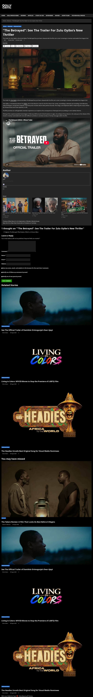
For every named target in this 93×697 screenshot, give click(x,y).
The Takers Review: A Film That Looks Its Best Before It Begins (28, 522)
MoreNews (22, 696)
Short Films (66, 15)
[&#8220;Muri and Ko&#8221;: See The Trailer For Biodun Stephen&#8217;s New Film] (17, 205)
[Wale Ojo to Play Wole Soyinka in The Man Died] (46, 205)
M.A (5, 40)
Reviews (23, 15)
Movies (57, 15)
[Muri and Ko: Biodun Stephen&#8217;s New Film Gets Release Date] (75, 205)
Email (3, 259)
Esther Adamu (5, 332)
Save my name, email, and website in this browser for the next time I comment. (26, 268)
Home (3, 15)
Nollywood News (13, 15)
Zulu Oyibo (13, 100)
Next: (19, 223)
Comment (4, 251)
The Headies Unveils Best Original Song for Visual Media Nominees (30, 451)
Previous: (21, 221)
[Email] (3, 184)
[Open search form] (91, 15)
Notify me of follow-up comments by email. (15, 272)
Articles (30, 15)
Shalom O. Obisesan (6, 524)
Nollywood (10, 26)
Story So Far (40, 15)
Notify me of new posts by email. (12, 276)
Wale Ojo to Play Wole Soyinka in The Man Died (43, 213)
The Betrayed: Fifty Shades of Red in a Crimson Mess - (24, 232)
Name (3, 255)
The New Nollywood (78, 15)
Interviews (49, 15)
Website (3, 264)
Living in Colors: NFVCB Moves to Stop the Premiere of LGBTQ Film (29, 381)
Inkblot (25, 103)
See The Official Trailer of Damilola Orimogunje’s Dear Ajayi (27, 330)
